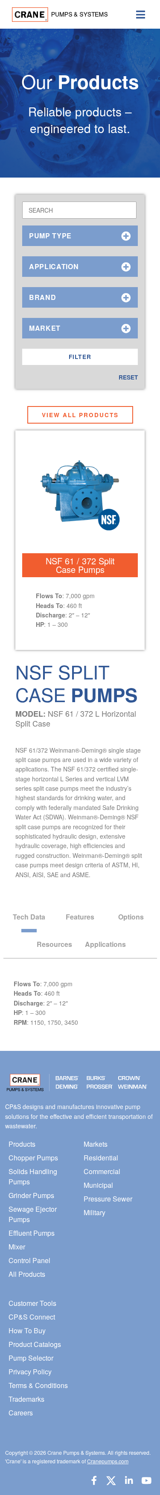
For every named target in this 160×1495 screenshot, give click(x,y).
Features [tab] (80, 917)
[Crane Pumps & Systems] (56, 14)
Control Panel (29, 1260)
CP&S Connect (32, 1317)
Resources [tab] (54, 944)
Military (94, 1212)
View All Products (80, 415)
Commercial (102, 1171)
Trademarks (26, 1399)
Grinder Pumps (31, 1195)
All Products (27, 1274)
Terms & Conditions (38, 1385)
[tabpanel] (80, 972)
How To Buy (27, 1330)
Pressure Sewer (108, 1199)
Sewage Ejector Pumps (33, 1214)
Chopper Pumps (33, 1158)
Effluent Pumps (32, 1233)
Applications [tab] (105, 944)
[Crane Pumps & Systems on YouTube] (146, 1481)
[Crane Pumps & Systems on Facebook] (94, 1481)
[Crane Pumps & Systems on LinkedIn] (129, 1481)
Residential (101, 1158)
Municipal (98, 1185)
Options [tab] (131, 917)
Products (22, 1144)
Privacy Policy (30, 1371)
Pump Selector (31, 1358)
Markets (96, 1144)
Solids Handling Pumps (33, 1176)
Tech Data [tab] (29, 917)
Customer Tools (32, 1303)
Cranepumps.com (107, 1461)
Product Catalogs (35, 1344)
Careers (21, 1413)
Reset (128, 377)
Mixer (17, 1247)
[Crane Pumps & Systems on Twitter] (110, 1481)
